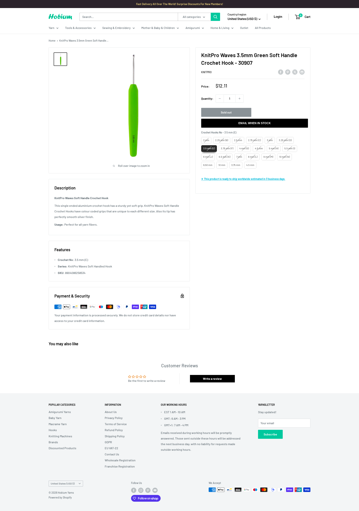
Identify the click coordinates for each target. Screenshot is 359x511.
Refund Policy (114, 430)
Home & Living (220, 27)
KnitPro (206, 72)
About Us (111, 412)
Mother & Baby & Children (158, 27)
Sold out (226, 112)
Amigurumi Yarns (60, 412)
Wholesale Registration (120, 460)
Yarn (51, 27)
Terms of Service (116, 424)
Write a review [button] (212, 378)
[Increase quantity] (239, 98)
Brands (53, 442)
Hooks (53, 430)
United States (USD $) (63, 483)
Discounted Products (62, 448)
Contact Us (112, 454)
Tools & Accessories (78, 27)
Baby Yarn (55, 418)
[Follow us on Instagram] (140, 490)
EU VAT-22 (111, 448)
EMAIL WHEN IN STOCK (254, 123)
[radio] (206, 140)
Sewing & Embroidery (116, 27)
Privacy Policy (114, 418)
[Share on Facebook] (280, 72)
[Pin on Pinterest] (287, 72)
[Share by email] (302, 72)
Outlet (244, 27)
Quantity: (207, 98)
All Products (263, 27)
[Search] (215, 17)
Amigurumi (192, 27)
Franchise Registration (120, 466)
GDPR (108, 442)
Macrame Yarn (58, 424)
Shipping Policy (115, 436)
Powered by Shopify (60, 497)
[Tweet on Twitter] (294, 72)
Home (52, 40)
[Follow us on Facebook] (133, 490)
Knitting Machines (60, 436)
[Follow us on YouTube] (155, 490)
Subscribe (270, 434)
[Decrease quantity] (220, 98)
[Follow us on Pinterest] (148, 490)
